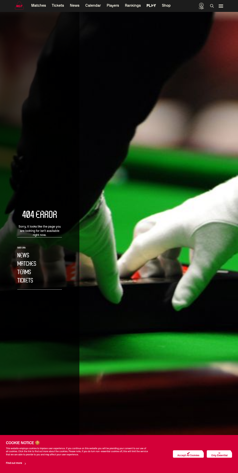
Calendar (93, 5)
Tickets (58, 5)
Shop (166, 5)
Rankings (133, 5)
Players (113, 5)
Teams (24, 272)
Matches (38, 5)
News (74, 5)
